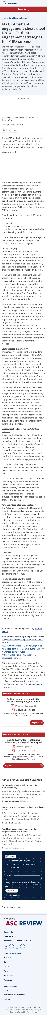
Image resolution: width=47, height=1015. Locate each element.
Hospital (7, 957)
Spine (6, 962)
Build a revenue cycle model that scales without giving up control (23, 700)
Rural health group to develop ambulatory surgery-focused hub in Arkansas (20, 830)
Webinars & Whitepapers (14, 995)
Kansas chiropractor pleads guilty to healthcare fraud (23, 808)
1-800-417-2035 (10, 936)
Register (35, 723)
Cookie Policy (28, 1010)
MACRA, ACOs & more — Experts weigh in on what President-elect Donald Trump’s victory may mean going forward (23, 649)
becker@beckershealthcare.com (17, 941)
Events (6, 990)
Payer (6, 971)
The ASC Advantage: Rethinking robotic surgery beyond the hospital (23, 741)
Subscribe (22, 9)
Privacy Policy (17, 1010)
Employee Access (30, 1012)
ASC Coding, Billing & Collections (15, 18)
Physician (8, 980)
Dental (6, 966)
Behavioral (8, 975)
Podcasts (7, 999)
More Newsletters (12, 895)
